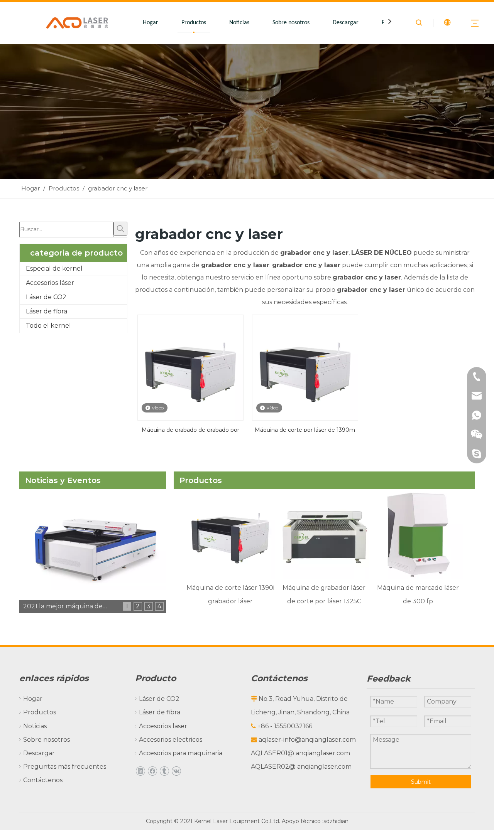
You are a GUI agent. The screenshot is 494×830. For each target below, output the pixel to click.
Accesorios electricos (170, 739)
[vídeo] (190, 367)
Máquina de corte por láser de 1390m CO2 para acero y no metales (305, 429)
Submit (421, 781)
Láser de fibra (46, 311)
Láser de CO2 (46, 297)
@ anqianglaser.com (319, 753)
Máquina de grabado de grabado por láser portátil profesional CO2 (190, 429)
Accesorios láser (50, 282)
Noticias (239, 23)
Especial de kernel (54, 268)
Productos (193, 23)
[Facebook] (152, 771)
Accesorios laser (163, 726)
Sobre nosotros (291, 23)
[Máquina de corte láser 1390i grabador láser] (230, 534)
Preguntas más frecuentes (64, 766)
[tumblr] (164, 771)
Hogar (150, 23)
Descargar (346, 23)
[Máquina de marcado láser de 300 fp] (418, 534)
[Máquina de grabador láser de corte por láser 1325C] (324, 534)
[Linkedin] (140, 771)
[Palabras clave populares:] (120, 229)
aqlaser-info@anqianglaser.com (307, 739)
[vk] (176, 771)
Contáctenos (43, 780)
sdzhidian (336, 821)
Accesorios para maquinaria (180, 753)
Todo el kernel (48, 325)
